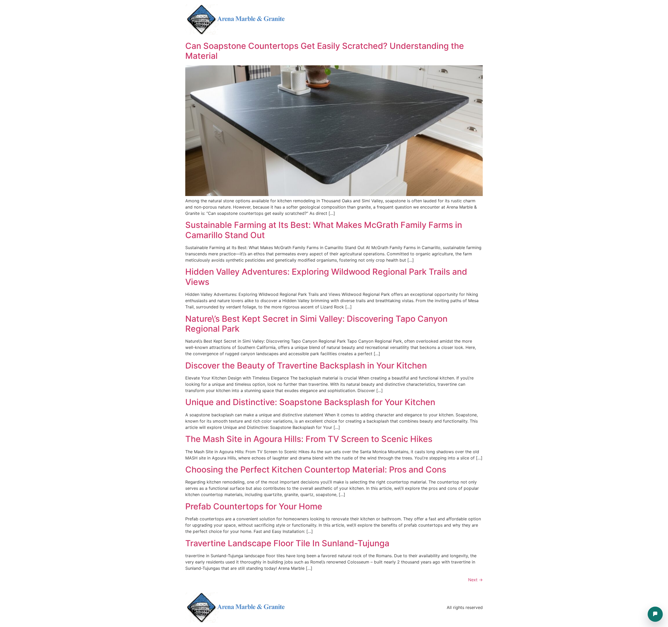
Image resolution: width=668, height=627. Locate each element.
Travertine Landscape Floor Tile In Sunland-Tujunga (287, 543)
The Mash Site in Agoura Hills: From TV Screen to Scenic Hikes (308, 439)
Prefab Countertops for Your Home (253, 506)
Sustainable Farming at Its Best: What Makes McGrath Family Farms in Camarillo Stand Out (323, 230)
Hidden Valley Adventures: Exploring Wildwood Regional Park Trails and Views (326, 277)
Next (475, 579)
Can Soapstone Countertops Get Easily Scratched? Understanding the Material (324, 51)
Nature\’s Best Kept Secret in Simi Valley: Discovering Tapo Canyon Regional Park (316, 324)
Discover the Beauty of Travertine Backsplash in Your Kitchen (306, 365)
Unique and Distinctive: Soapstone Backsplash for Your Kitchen (310, 402)
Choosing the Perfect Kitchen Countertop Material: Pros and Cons (315, 469)
